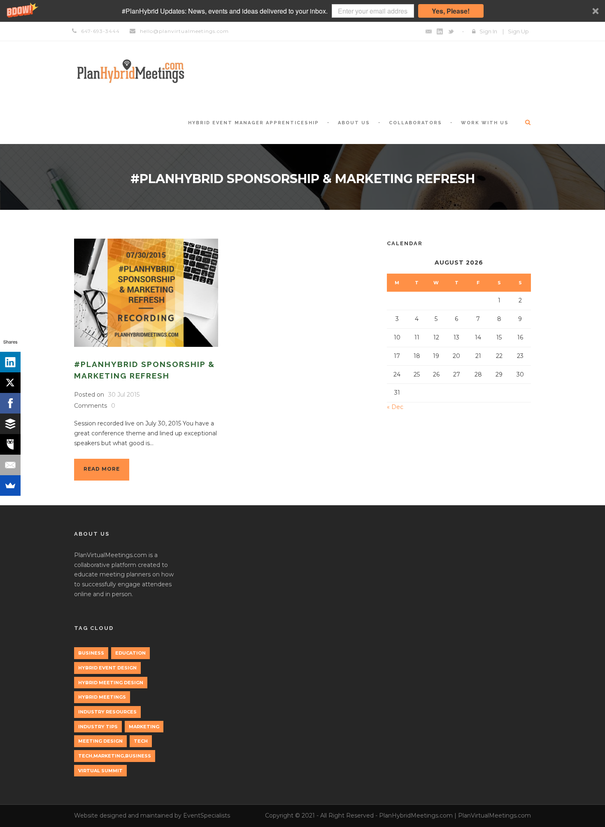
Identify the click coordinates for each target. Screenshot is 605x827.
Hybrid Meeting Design (110, 682)
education (130, 653)
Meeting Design (100, 741)
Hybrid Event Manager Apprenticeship (253, 122)
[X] (10, 382)
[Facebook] (10, 403)
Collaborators (415, 122)
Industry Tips (98, 726)
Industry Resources (107, 712)
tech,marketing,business (114, 756)
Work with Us (485, 122)
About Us (354, 122)
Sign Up (518, 31)
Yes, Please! (451, 11)
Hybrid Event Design (107, 668)
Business (91, 653)
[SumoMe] (10, 485)
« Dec (395, 407)
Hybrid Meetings (102, 697)
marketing (144, 726)
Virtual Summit (100, 771)
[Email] (10, 465)
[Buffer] (10, 424)
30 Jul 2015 (124, 394)
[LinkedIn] (10, 362)
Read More (102, 469)
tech (141, 741)
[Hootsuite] (10, 444)
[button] (302, 11)
